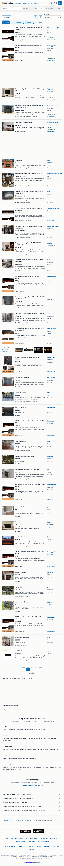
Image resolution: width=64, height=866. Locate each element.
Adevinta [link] (39, 846)
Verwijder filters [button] (39, 22)
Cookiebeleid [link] (32, 841)
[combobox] (12, 8)
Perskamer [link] (30, 846)
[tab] (36, 17)
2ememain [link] (56, 846)
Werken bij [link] (21, 846)
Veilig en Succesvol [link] (32, 838)
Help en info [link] (18, 3)
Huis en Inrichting (16, 22)
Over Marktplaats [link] (10, 846)
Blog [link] (7, 838)
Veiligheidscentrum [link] (35, 3)
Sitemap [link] (32, 849)
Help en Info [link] (44, 838)
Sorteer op (46, 14)
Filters (7, 22)
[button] (54, 3)
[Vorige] (24, 669)
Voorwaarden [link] (25, 3)
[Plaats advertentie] (60, 3)
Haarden (28, 22)
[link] (8, 3)
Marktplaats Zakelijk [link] (17, 838)
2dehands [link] (47, 846)
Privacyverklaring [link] (20, 841)
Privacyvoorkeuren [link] (43, 841)
